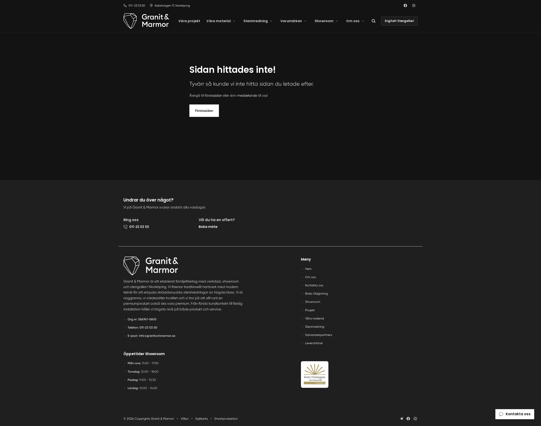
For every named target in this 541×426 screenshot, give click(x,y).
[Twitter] (415, 418)
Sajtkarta (201, 418)
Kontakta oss (314, 285)
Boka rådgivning (316, 293)
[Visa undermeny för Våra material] (234, 21)
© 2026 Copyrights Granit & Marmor (148, 418)
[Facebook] (408, 419)
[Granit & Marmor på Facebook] (405, 5)
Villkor (185, 418)
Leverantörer (314, 343)
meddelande (247, 95)
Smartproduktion (226, 418)
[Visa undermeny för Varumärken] (305, 21)
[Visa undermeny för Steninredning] (271, 21)
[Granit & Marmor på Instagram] (414, 5)
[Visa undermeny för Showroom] (337, 21)
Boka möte (208, 226)
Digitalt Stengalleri (399, 21)
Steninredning (255, 21)
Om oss (352, 21)
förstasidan (213, 95)
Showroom (324, 21)
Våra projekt (189, 21)
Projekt (310, 310)
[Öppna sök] (373, 21)
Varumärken (291, 21)
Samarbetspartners (318, 335)
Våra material (218, 21)
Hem (308, 268)
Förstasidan (204, 111)
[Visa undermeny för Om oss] (363, 21)
